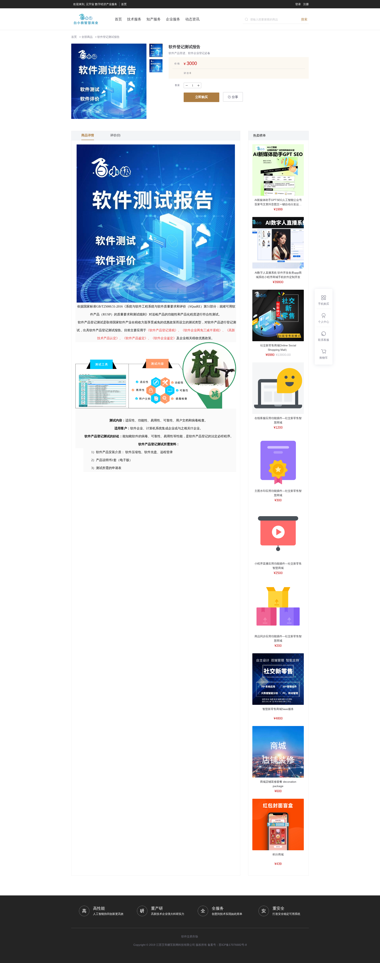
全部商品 (87, 36)
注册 (306, 4)
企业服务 (173, 19)
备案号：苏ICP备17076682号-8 (227, 944)
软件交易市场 (189, 936)
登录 (298, 4)
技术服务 (134, 19)
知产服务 (153, 19)
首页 (124, 4)
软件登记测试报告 (108, 36)
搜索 (304, 19)
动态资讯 (192, 19)
